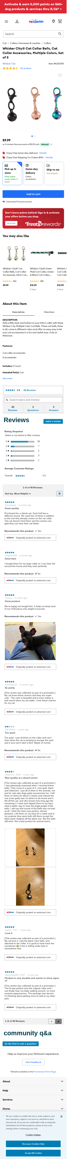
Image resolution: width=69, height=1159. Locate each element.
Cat (5, 43)
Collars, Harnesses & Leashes (25, 43)
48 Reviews (30, 390)
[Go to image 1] (32, 136)
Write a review (54, 422)
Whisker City (9, 63)
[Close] (61, 1116)
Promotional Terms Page (45, 1071)
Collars (47, 43)
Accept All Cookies (33, 1153)
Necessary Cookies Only (33, 1144)
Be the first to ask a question (20, 1043)
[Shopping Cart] (60, 21)
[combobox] (33, 33)
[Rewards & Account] (17, 22)
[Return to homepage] (36, 21)
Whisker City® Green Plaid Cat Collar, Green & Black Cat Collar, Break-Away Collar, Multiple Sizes (42, 272)
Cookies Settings (33, 1135)
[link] (10, 390)
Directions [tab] (49, 312)
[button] (58, 1021)
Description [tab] (18, 312)
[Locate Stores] (53, 22)
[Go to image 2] (34, 136)
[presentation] (30, 641)
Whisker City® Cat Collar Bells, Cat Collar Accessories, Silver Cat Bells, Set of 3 (14, 272)
